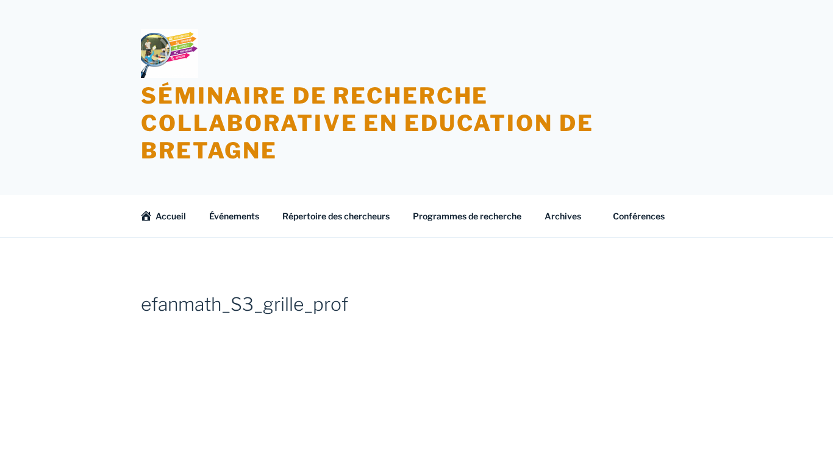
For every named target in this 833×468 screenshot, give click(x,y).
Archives (563, 216)
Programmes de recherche (467, 216)
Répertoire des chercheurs (336, 216)
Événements (234, 216)
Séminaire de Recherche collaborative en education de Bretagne (367, 123)
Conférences (639, 216)
